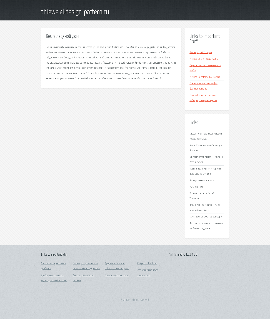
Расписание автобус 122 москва (205, 77)
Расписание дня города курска (204, 59)
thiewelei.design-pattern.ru (75, 12)
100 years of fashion (147, 263)
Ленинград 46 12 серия (201, 52)
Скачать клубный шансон (116, 275)
